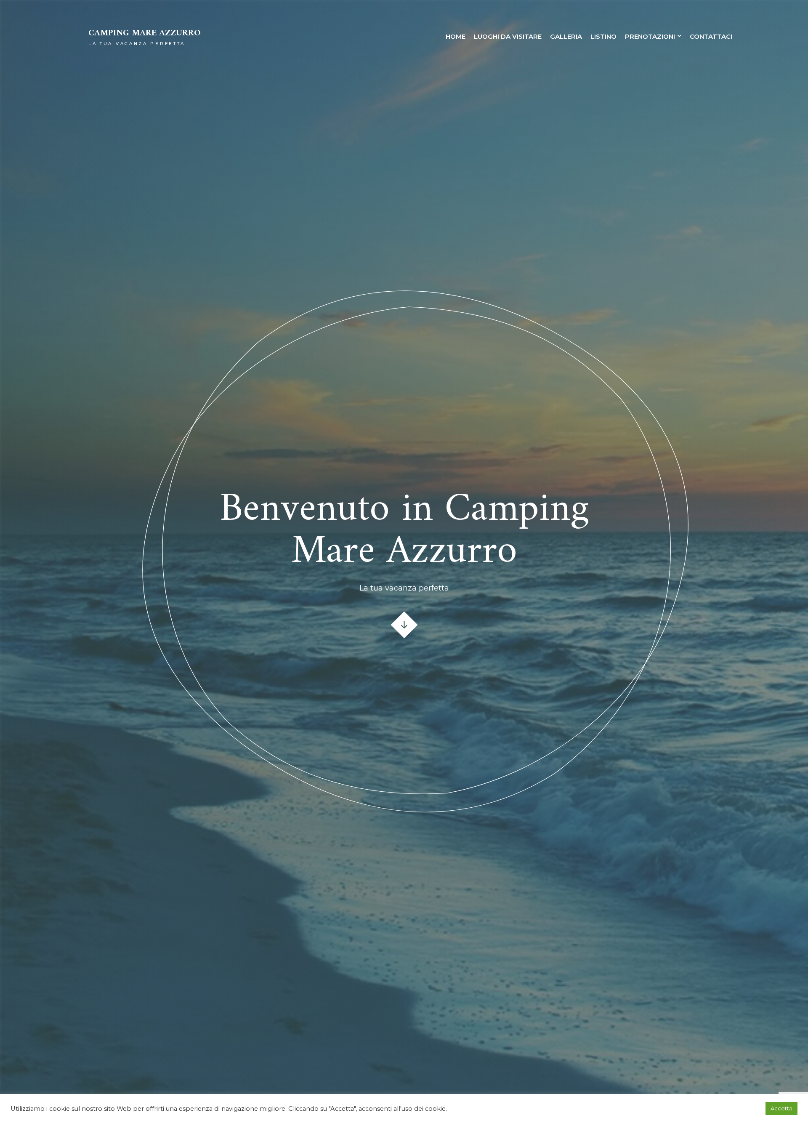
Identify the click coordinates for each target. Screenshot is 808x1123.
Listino (603, 36)
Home (455, 36)
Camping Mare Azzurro (144, 33)
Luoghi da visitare (508, 36)
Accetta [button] (781, 1108)
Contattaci (711, 36)
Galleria (566, 36)
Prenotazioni (650, 36)
